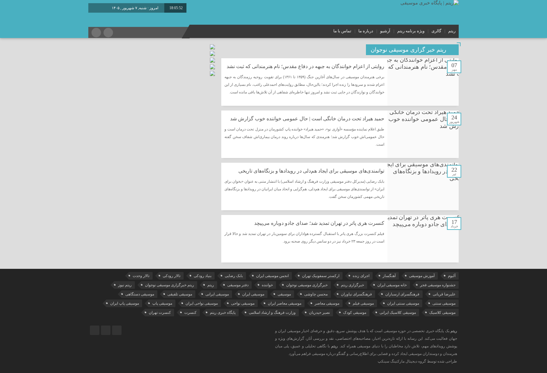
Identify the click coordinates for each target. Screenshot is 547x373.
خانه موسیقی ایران (392, 285)
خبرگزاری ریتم (352, 285)
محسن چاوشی (316, 294)
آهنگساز (389, 276)
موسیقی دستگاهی (139, 294)
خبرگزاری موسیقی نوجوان (307, 285)
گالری (436, 30)
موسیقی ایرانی (217, 294)
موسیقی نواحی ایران (201, 303)
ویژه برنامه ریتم (410, 30)
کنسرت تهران (160, 312)
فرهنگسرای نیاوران (356, 294)
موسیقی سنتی (444, 303)
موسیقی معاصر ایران (284, 303)
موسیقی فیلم (363, 303)
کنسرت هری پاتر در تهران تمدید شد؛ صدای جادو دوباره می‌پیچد (319, 223)
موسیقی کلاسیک (442, 312)
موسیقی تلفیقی (179, 294)
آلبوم (452, 276)
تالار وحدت (141, 276)
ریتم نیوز (125, 285)
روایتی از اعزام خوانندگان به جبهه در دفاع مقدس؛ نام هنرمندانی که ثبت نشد (305, 66)
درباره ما (365, 30)
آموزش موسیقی (422, 276)
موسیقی (284, 294)
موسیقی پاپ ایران (124, 303)
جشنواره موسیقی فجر (438, 285)
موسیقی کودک (354, 312)
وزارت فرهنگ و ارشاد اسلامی (272, 312)
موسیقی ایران (253, 294)
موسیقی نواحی (243, 303)
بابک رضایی (234, 276)
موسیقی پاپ (162, 303)
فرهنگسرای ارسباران (402, 294)
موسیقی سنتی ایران (403, 303)
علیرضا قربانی (444, 294)
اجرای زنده (361, 276)
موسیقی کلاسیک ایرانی (398, 312)
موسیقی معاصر (327, 303)
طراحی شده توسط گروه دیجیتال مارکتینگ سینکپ (417, 361)
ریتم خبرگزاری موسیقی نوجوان (169, 285)
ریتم (452, 30)
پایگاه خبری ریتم (223, 312)
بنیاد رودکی (202, 276)
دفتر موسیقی (237, 285)
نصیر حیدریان (319, 312)
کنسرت (190, 312)
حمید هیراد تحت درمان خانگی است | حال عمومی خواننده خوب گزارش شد (307, 118)
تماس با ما (342, 30)
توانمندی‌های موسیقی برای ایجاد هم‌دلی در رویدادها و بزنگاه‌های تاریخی (311, 171)
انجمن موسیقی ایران (272, 276)
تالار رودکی (171, 276)
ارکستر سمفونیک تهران (320, 276)
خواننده (267, 285)
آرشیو (385, 30)
